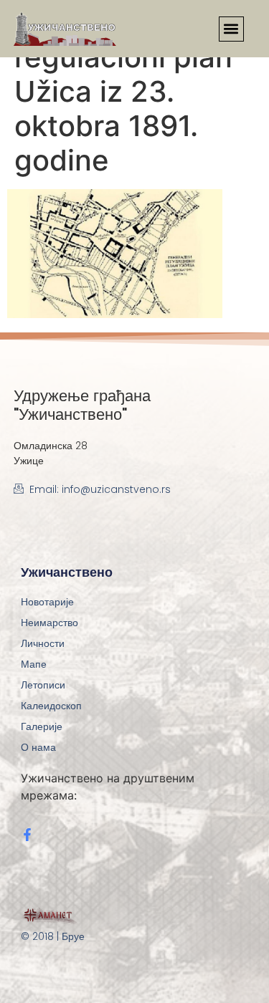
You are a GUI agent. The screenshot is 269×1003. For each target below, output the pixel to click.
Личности (43, 643)
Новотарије (47, 602)
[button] (231, 29)
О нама (38, 747)
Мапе (34, 664)
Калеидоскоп (51, 706)
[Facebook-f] (27, 834)
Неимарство (49, 622)
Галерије (41, 726)
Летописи (43, 685)
